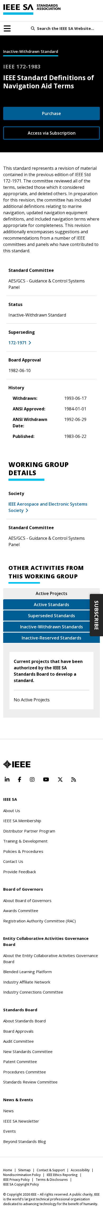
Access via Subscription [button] (52, 133)
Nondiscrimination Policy (22, 1175)
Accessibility (80, 1170)
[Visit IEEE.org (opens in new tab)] (16, 764)
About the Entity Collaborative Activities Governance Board (50, 958)
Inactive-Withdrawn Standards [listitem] (51, 627)
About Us (11, 810)
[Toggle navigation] (7, 29)
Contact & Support (51, 1170)
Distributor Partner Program (29, 831)
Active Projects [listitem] (51, 593)
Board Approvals (18, 1031)
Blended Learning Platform (27, 971)
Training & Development (25, 841)
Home (7, 1170)
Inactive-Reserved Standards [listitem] (51, 638)
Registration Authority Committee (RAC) (39, 920)
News (8, 1110)
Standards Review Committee (30, 1082)
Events (9, 1131)
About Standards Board (24, 1020)
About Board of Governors (27, 900)
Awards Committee (20, 910)
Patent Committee (20, 1061)
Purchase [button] (51, 113)
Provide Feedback (19, 871)
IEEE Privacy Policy (16, 1179)
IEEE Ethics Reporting (62, 1175)
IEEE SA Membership (22, 820)
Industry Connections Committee (33, 992)
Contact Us (13, 861)
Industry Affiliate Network (26, 982)
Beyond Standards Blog (24, 1141)
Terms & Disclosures (52, 1179)
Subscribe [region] (96, 615)
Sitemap (24, 1170)
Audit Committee (18, 1041)
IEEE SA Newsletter (21, 1121)
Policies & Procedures (23, 851)
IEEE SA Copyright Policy (21, 1184)
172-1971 (17, 343)
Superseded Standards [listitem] (51, 616)
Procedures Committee (24, 1071)
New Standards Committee (28, 1051)
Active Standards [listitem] (51, 604)
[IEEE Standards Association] (31, 9)
